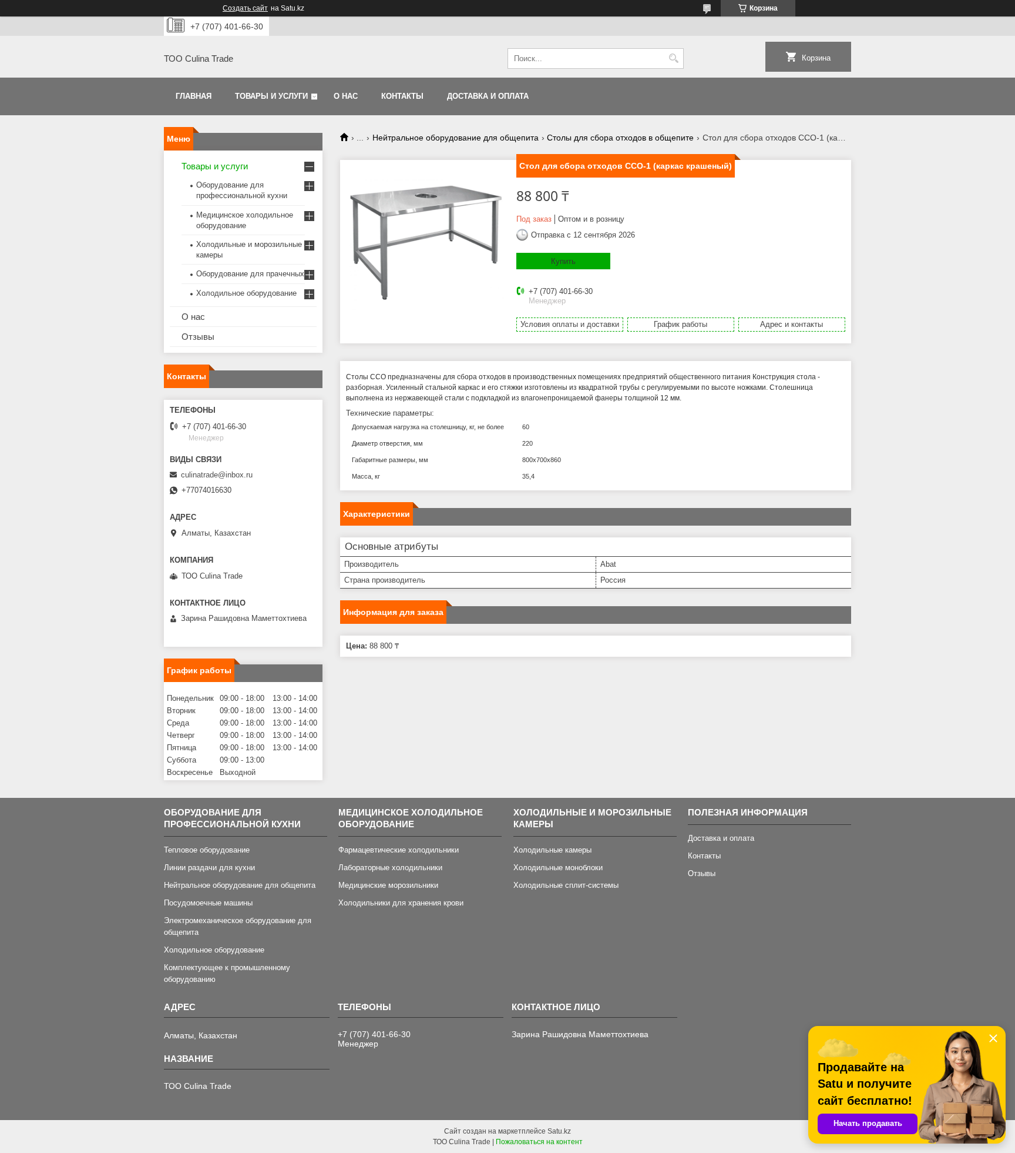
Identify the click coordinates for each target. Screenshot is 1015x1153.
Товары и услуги (271, 96)
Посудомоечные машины (208, 902)
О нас (346, 96)
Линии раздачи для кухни (209, 867)
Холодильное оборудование (246, 293)
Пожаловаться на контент (539, 1142)
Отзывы (198, 337)
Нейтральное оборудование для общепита (455, 137)
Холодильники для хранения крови (400, 902)
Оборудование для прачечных (250, 273)
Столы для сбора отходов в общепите (620, 137)
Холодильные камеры (552, 849)
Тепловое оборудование (207, 849)
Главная (193, 96)
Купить (563, 261)
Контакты (402, 96)
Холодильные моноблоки (558, 867)
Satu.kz (559, 1131)
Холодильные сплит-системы (566, 885)
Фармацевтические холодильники (398, 849)
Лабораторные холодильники (390, 867)
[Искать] (673, 58)
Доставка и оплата (488, 96)
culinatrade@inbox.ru (217, 474)
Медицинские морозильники (388, 885)
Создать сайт (245, 8)
